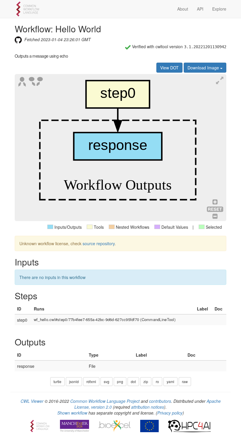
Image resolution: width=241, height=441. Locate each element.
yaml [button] (170, 381)
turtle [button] (57, 381)
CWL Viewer (32, 401)
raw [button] (185, 381)
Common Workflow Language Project (105, 401)
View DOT (169, 68)
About (182, 9)
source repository (99, 243)
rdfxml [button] (91, 381)
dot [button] (133, 381)
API (200, 9)
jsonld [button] (74, 381)
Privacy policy (170, 413)
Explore (219, 9)
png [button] (120, 381)
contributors (160, 401)
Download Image (204, 68)
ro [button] (157, 381)
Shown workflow (72, 413)
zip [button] (145, 381)
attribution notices (147, 407)
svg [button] (106, 381)
